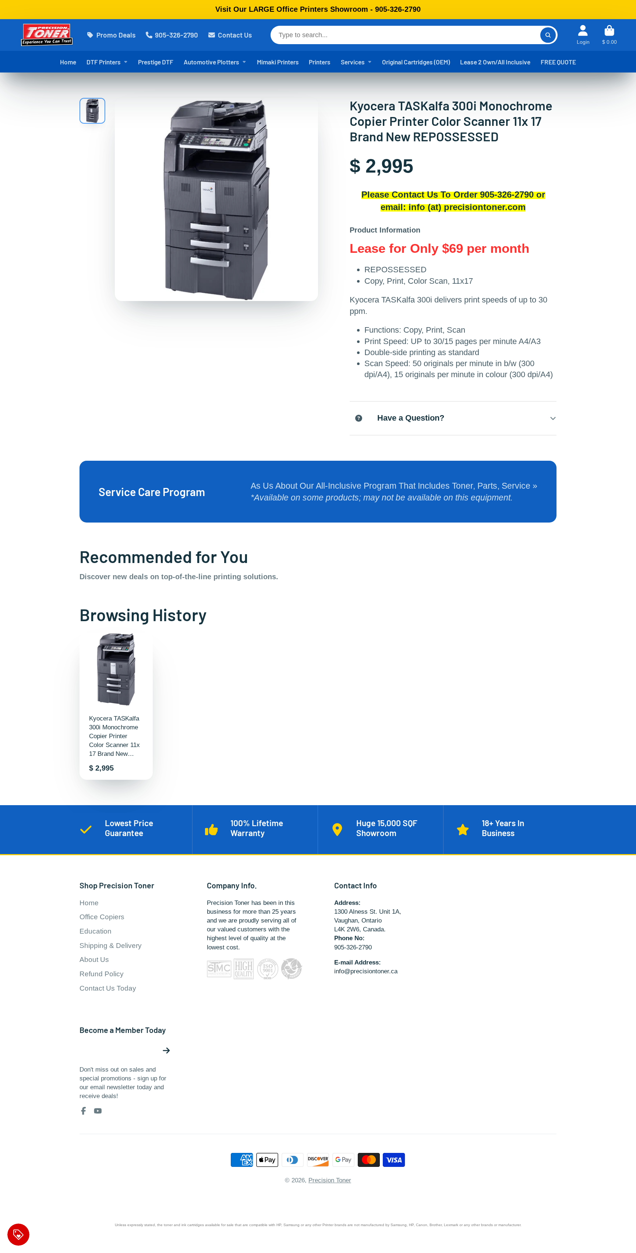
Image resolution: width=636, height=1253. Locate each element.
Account (583, 35)
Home (68, 62)
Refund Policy (102, 974)
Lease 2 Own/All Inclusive (495, 62)
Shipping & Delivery (111, 945)
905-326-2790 (176, 35)
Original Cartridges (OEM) (416, 62)
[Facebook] (84, 1111)
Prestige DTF (155, 62)
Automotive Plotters (211, 62)
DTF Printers (103, 62)
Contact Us (235, 35)
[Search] (547, 34)
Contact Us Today (108, 988)
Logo (46, 35)
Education (96, 931)
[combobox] (414, 35)
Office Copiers (102, 917)
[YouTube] (98, 1111)
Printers (320, 62)
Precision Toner (329, 1180)
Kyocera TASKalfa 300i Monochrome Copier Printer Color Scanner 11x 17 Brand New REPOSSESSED (116, 706)
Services (353, 62)
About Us (94, 959)
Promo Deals (115, 35)
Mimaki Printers (278, 62)
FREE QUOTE (558, 62)
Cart (609, 35)
